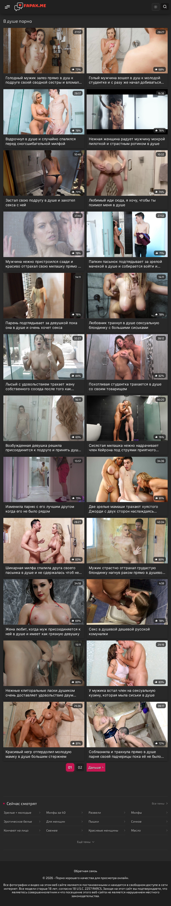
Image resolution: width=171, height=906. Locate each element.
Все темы (158, 803)
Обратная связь (85, 871)
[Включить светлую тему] (155, 7)
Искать (165, 6)
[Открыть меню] (7, 7)
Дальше (94, 767)
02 (80, 767)
